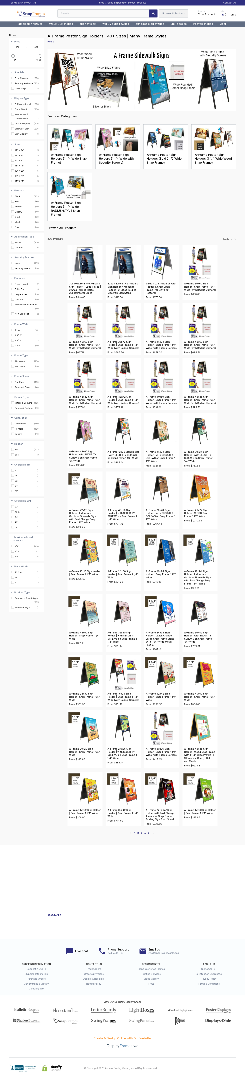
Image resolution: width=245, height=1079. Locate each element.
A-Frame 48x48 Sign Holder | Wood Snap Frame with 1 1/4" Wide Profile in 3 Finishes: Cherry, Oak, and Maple (199, 754)
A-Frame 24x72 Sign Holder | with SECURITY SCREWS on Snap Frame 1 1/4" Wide (160, 457)
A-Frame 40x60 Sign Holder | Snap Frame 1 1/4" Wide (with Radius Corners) (85, 345)
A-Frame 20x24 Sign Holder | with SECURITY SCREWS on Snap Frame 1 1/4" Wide (199, 457)
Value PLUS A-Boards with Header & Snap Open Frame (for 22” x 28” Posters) (161, 288)
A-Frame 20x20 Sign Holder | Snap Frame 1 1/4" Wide (84, 751)
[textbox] (17, 47)
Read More (54, 915)
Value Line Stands (61, 24)
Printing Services (151, 974)
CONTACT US (94, 964)
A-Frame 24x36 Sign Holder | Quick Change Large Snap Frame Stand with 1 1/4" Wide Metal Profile (160, 638)
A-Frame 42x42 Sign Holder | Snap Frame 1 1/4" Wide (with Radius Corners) (85, 399)
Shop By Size (88, 24)
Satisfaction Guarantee (209, 974)
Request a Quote (36, 969)
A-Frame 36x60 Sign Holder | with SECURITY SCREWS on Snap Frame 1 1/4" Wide (122, 637)
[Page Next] (152, 833)
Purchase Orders (36, 978)
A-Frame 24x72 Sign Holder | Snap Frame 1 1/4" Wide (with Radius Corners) (162, 345)
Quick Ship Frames (30, 24)
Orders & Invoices (94, 974)
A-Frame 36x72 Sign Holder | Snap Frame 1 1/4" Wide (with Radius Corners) (123, 345)
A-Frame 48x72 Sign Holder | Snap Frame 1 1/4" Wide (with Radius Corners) (123, 399)
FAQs (151, 983)
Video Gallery (151, 978)
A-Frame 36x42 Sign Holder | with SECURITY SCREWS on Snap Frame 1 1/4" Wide (199, 637)
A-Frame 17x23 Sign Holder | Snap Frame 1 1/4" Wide (200, 812)
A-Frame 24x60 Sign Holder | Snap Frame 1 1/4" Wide (123, 574)
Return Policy (93, 983)
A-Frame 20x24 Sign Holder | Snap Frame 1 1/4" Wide (161, 574)
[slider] (13, 56)
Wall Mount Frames (115, 24)
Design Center (151, 964)
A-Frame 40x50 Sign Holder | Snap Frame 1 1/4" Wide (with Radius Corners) (162, 399)
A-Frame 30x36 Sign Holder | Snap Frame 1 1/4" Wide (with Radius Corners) (162, 751)
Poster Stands (203, 24)
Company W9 (36, 988)
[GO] (153, 13)
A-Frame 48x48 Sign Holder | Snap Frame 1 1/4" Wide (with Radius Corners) (200, 399)
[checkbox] (27, 78)
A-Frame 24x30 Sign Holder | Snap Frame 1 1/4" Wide (84, 696)
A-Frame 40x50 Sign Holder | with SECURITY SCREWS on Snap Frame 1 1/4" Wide (122, 515)
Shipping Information (36, 974)
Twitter (212, 1068)
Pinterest (219, 1068)
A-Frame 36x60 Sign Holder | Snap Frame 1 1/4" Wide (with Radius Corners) (200, 286)
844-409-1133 (28, 2)
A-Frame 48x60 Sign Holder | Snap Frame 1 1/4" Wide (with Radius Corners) (200, 345)
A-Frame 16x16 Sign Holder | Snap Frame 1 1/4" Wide (84, 573)
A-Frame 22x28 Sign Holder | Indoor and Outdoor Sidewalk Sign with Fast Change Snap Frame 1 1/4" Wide (82, 516)
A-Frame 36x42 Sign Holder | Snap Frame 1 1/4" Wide (123, 813)
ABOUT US (209, 964)
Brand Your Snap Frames (151, 969)
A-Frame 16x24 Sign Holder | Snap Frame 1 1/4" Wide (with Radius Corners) (123, 696)
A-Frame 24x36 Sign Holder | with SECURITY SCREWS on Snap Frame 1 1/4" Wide (122, 753)
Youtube (234, 1068)
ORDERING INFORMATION (36, 964)
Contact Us (229, 2)
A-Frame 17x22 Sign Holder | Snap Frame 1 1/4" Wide (85, 812)
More (223, 24)
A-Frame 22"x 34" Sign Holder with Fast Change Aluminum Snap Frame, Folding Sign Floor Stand (160, 815)
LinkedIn (226, 1068)
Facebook (204, 1068)
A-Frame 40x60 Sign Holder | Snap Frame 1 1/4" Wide (199, 696)
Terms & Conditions (209, 983)
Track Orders (93, 969)
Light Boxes (179, 24)
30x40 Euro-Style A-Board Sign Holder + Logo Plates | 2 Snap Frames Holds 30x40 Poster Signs (85, 288)
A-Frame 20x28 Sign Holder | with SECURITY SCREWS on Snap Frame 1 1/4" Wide (160, 515)
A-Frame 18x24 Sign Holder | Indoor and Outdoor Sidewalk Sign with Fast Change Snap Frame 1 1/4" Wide (197, 577)
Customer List (208, 969)
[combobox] (108, 13)
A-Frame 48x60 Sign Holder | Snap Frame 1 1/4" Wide (84, 635)
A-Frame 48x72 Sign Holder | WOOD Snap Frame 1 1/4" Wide (196, 513)
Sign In (201, 11)
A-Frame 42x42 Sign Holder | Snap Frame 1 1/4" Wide (161, 696)
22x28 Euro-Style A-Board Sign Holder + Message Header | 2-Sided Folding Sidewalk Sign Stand (123, 288)
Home (51, 41)
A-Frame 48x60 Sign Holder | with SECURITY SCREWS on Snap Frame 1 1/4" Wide (83, 456)
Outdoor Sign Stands (150, 24)
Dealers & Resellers (93, 978)
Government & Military (36, 983)
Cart (223, 11)
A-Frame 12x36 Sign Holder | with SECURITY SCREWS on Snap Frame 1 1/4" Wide (123, 455)
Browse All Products (173, 13)
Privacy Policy (208, 978)
